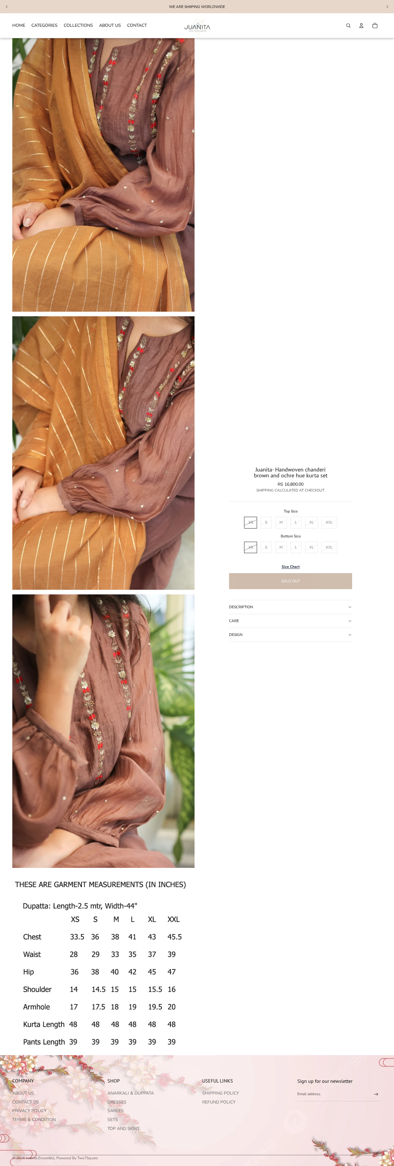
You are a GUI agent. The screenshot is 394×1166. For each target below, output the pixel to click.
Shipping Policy (220, 1093)
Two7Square (87, 1158)
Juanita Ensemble (40, 1158)
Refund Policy (218, 1102)
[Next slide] (387, 7)
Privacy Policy (29, 1111)
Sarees (115, 1111)
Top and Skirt (123, 1129)
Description (241, 607)
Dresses (117, 1102)
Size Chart (291, 566)
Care (234, 620)
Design (236, 634)
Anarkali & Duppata (130, 1093)
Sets (112, 1120)
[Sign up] (376, 1094)
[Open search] (348, 25)
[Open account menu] (361, 25)
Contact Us (25, 1102)
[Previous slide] (7, 7)
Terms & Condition (34, 1120)
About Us (23, 1093)
